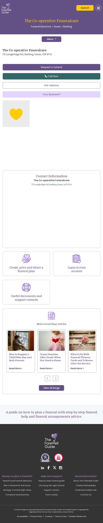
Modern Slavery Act (77, 516)
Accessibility (22, 516)
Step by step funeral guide (51, 480)
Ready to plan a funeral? (17, 476)
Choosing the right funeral (51, 485)
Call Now (52, 76)
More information (86, 476)
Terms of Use (61, 516)
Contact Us (85, 494)
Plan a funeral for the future (17, 485)
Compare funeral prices (17, 494)
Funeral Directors (41, 26)
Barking (67, 26)
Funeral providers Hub (86, 490)
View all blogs (51, 388)
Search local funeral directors (17, 480)
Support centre (51, 490)
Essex (57, 26)
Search (85, 7)
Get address (51, 85)
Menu (50, 39)
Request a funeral (51, 67)
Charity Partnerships (86, 485)
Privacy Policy (36, 516)
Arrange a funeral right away (17, 490)
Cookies (48, 516)
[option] (20, 351)
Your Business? (51, 94)
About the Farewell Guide (85, 480)
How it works (51, 494)
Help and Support (51, 476)
